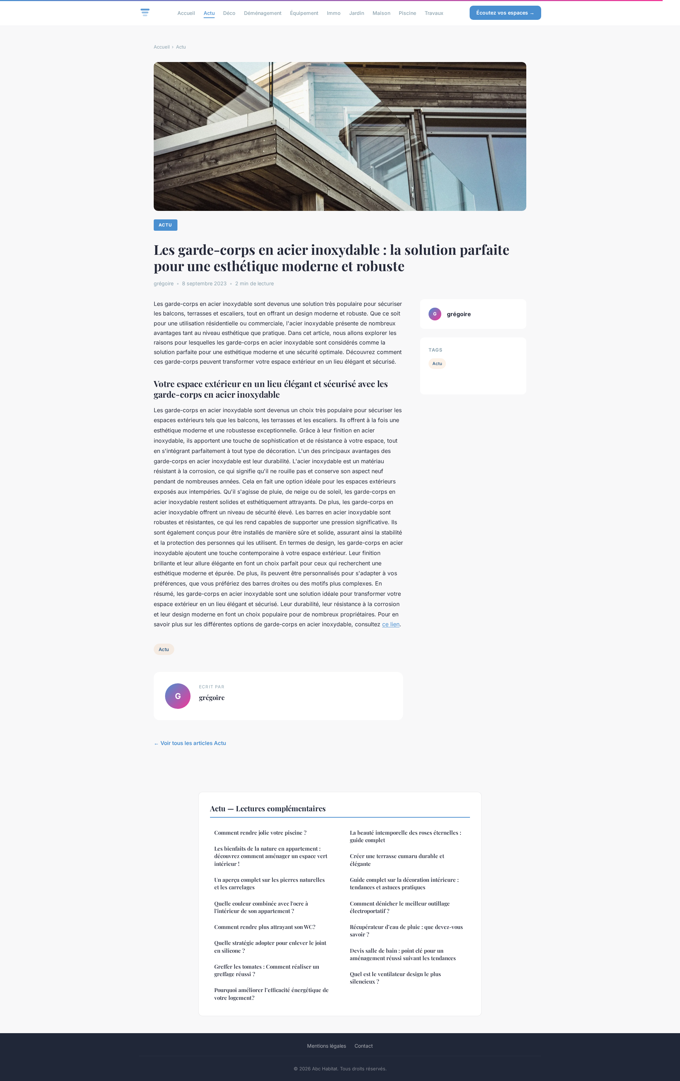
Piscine (407, 13)
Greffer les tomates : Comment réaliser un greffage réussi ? (266, 970)
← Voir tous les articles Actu (190, 743)
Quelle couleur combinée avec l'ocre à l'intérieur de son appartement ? (261, 907)
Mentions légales (326, 1046)
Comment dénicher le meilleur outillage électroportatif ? (400, 907)
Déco (229, 13)
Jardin (356, 13)
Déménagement (263, 13)
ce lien (391, 624)
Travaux (434, 13)
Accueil (186, 13)
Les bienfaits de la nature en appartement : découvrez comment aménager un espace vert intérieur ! (270, 856)
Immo (334, 13)
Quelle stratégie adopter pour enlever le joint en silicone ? (270, 946)
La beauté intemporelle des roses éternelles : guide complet (405, 836)
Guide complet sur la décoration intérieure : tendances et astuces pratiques (404, 883)
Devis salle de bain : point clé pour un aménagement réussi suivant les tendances (403, 954)
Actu (209, 13)
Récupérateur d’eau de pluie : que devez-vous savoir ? (406, 930)
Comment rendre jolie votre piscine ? (260, 832)
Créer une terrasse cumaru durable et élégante (397, 859)
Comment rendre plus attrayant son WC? (264, 926)
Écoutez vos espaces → (505, 13)
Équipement (304, 13)
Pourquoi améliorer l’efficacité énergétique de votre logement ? (271, 993)
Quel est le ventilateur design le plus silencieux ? (395, 977)
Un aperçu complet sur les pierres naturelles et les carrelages (269, 883)
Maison (381, 13)
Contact (364, 1046)
